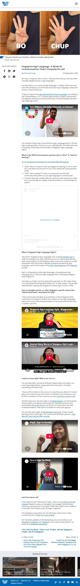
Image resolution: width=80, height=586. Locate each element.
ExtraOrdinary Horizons (52, 412)
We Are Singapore (64, 529)
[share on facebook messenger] (14, 77)
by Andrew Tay (66, 257)
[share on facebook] (4, 71)
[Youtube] (72, 582)
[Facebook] (64, 582)
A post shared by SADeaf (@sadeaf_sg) (50, 247)
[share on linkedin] (9, 71)
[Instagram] (60, 582)
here (48, 504)
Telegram (73, 265)
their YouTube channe (45, 515)
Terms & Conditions (41, 581)
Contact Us (25, 581)
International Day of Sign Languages (52, 94)
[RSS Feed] (77, 582)
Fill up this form (38, 405)
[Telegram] (68, 582)
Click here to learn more (65, 396)
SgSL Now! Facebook (58, 265)
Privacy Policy (16, 583)
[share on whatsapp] (9, 77)
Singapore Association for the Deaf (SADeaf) (44, 162)
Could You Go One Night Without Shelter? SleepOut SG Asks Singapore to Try (63, 541)
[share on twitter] (14, 71)
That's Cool (44, 529)
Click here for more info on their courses (48, 415)
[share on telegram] (4, 77)
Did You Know (32, 529)
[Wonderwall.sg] (5, 4)
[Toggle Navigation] (76, 3)
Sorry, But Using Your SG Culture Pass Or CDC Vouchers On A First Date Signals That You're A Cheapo (36, 542)
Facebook (25, 522)
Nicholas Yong (29, 73)
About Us (14, 581)
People (53, 529)
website (65, 162)
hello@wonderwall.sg (39, 524)
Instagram (34, 522)
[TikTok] (56, 582)
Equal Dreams (57, 401)
